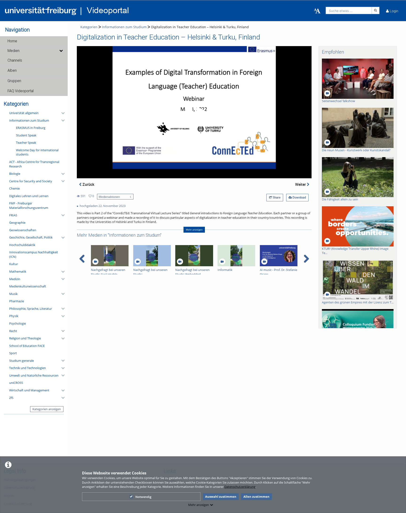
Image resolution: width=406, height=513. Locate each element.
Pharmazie (16, 301)
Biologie (14, 173)
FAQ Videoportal (21, 91)
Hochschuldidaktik (22, 245)
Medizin (14, 279)
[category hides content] (61, 113)
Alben (12, 70)
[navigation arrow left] (82, 258)
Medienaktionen (109, 197)
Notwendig (143, 497)
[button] (34, 41)
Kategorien (89, 27)
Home (12, 41)
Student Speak (26, 135)
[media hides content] (61, 50)
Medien (14, 51)
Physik (13, 316)
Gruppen (14, 81)
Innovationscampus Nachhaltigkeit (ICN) (33, 254)
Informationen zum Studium (29, 120)
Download (299, 197)
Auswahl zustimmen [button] (220, 496)
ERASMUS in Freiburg (30, 128)
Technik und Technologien (27, 368)
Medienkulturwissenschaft (27, 286)
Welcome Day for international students (37, 152)
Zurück (88, 184)
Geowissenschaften (22, 230)
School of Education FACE (27, 346)
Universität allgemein (24, 113)
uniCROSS (16, 383)
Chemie (14, 188)
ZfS (11, 398)
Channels (15, 60)
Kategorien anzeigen (46, 409)
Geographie (17, 222)
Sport (13, 353)
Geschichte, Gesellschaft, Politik (31, 237)
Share (276, 197)
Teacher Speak (26, 142)
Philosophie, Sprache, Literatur (30, 308)
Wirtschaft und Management (29, 390)
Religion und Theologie (25, 338)
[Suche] (376, 10)
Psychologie (17, 323)
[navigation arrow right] (306, 258)
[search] (349, 10)
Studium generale (21, 360)
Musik (13, 294)
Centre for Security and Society (30, 181)
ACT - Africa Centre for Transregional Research (34, 164)
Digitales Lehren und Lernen (28, 196)
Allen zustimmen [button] (256, 496)
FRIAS (13, 215)
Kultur (13, 264)
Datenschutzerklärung (239, 487)
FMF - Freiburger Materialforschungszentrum (28, 205)
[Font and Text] (317, 11)
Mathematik (17, 271)
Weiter (301, 184)
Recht (13, 331)
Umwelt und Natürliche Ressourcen (34, 375)
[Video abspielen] (194, 112)
